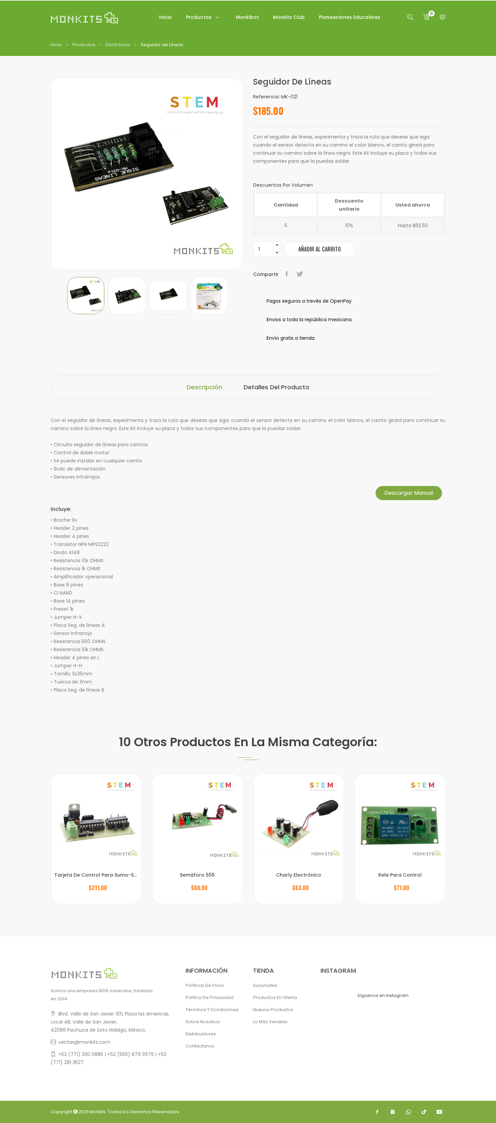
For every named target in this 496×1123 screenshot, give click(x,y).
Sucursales (265, 985)
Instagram (393, 1112)
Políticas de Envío (205, 985)
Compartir (287, 274)
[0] (426, 17)
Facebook (377, 1112)
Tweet (300, 274)
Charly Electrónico (298, 875)
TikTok (424, 1112)
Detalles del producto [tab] (276, 387)
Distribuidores (201, 1034)
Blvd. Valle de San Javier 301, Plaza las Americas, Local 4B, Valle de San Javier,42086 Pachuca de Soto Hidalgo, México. (110, 1021)
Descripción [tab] (204, 387)
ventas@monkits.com (84, 1042)
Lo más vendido (270, 1022)
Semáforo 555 (197, 875)
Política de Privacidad (209, 997)
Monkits (97, 1112)
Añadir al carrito (319, 249)
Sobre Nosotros (203, 1022)
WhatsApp (408, 1112)
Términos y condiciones (212, 1009)
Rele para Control (400, 875)
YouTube (439, 1112)
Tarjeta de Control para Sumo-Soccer (96, 875)
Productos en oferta (275, 997)
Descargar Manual (408, 493)
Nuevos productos (273, 1009)
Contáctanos (200, 1046)
